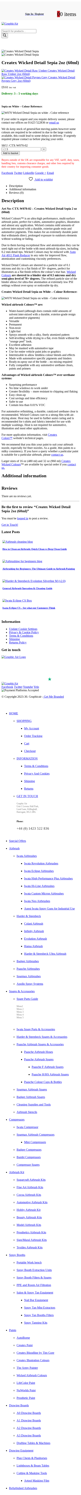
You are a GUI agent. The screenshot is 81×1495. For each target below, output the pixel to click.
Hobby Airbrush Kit (28, 1209)
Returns (28, 788)
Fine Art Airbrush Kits (30, 1187)
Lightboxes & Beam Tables (33, 1465)
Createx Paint (25, 1345)
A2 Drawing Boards (29, 1428)
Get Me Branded (53, 696)
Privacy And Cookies (37, 773)
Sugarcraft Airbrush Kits (31, 1179)
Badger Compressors (29, 1149)
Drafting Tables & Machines (33, 1443)
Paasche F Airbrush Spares (47, 1067)
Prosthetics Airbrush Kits (31, 1232)
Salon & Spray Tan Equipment (35, 1292)
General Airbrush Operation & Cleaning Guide (27, 588)
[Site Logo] (10, 23)
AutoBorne (23, 1337)
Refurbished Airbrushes (23, 1488)
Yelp (36, 686)
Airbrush (14, 848)
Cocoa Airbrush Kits (29, 1194)
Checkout (30, 751)
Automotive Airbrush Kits (32, 1202)
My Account (31, 728)
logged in (22, 518)
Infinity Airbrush (34, 931)
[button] (4, 705)
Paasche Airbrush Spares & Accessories (40, 1044)
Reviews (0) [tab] (16, 192)
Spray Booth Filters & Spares (34, 1277)
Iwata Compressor (27, 1127)
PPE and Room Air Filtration (34, 1285)
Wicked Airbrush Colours (32, 1375)
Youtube (28, 686)
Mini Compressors (35, 1142)
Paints (12, 1330)
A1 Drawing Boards (29, 1420)
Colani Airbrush (33, 923)
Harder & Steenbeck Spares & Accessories (42, 1036)
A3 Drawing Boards (29, 1435)
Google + (40, 173)
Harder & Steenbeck (29, 916)
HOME (13, 713)
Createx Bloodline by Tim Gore (35, 1352)
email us (54, 122)
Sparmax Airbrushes (29, 976)
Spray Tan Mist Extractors (39, 1307)
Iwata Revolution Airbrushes (41, 863)
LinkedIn (28, 173)
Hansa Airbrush (33, 946)
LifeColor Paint (26, 1382)
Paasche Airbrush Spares (38, 1059)
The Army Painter (27, 1367)
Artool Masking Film (36, 1480)
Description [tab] (16, 185)
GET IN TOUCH (27, 796)
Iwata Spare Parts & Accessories (36, 1029)
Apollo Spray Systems (30, 983)
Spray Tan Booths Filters (39, 1315)
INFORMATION (27, 758)
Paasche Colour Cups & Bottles (43, 1082)
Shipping (14, 639)
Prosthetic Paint (26, 1397)
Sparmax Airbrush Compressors (35, 1134)
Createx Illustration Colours (33, 1360)
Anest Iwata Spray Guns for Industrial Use (49, 908)
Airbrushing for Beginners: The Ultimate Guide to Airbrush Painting (38, 568)
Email (50, 173)
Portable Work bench (29, 1262)
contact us (57, 454)
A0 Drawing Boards (29, 1413)
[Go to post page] (17, 541)
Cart (26, 743)
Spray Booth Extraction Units (34, 1270)
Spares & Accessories (22, 991)
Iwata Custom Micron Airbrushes (44, 893)
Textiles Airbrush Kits (30, 1247)
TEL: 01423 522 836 (17, 675)
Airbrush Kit (16, 1172)
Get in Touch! (10, 524)
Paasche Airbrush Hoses (38, 1051)
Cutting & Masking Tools (32, 1473)
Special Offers (17, 840)
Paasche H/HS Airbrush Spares (50, 1074)
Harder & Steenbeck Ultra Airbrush (45, 953)
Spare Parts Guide (27, 998)
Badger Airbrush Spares (31, 1097)
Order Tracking (33, 736)
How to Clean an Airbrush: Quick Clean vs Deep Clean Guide (34, 549)
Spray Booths (17, 1255)
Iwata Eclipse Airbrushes (39, 871)
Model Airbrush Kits (29, 1224)
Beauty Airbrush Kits (29, 1217)
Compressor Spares (28, 1164)
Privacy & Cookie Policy (24, 632)
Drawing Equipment (21, 1450)
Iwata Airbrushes (27, 856)
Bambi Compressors (29, 1157)
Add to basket (10, 153)
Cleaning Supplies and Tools (34, 1104)
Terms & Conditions (21, 635)
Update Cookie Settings (23, 629)
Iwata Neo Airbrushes (37, 901)
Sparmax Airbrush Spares (32, 1089)
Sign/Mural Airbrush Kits (32, 1240)
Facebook (7, 173)
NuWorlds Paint (26, 1390)
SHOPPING (24, 720)
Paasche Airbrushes (28, 968)
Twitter (18, 173)
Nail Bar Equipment (36, 1300)
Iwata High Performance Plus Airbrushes (48, 878)
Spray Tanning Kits (35, 1322)
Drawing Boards (19, 1405)
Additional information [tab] (22, 189)
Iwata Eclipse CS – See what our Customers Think (28, 607)
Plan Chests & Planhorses (32, 1458)
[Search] (5, 35)
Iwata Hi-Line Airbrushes (39, 886)
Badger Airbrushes (28, 961)
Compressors (16, 1119)
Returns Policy (18, 642)
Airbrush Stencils (27, 1112)
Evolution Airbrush (35, 938)
